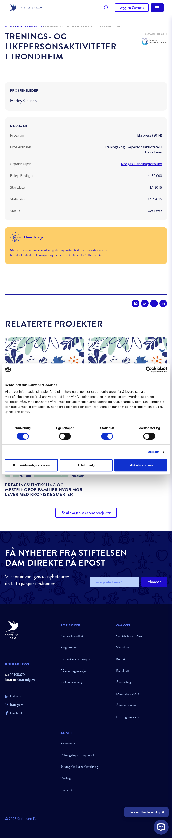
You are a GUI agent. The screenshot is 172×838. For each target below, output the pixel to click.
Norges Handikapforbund (141, 164)
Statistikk (66, 789)
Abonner (154, 582)
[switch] (65, 436)
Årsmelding (123, 682)
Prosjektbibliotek (28, 26)
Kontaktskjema (26, 679)
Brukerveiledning (71, 682)
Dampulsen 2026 (127, 693)
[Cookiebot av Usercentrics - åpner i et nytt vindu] (148, 369)
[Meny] (157, 7)
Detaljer (153, 451)
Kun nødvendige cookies (31, 465)
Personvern (67, 743)
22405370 (17, 674)
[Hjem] (30, 630)
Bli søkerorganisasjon (73, 670)
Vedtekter (122, 647)
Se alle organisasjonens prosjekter (86, 512)
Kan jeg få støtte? (71, 635)
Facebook (16, 712)
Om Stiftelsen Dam (129, 635)
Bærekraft (122, 670)
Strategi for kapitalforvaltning (79, 766)
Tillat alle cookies (140, 465)
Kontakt (121, 659)
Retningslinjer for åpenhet (77, 755)
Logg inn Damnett (132, 7)
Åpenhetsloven (126, 705)
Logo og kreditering (128, 717)
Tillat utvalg (86, 465)
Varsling (65, 778)
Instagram (16, 704)
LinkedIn (15, 696)
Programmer (68, 647)
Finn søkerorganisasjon (75, 659)
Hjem (8, 26)
